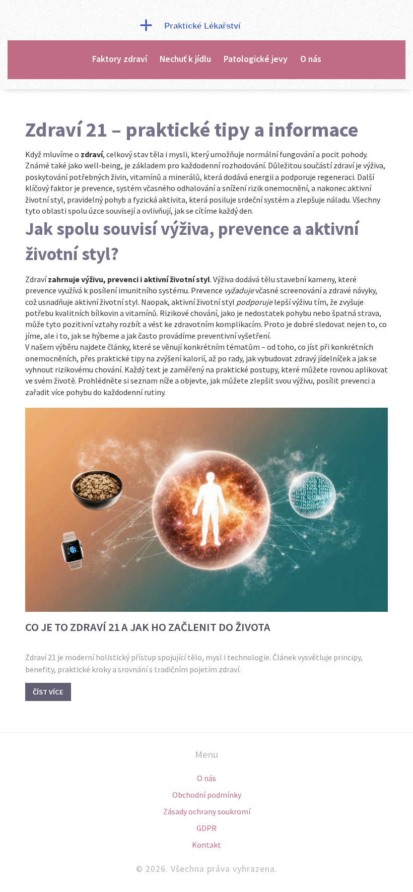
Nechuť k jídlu (185, 59)
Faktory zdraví (119, 59)
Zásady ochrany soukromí (206, 811)
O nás (310, 59)
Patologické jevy (256, 59)
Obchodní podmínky (206, 795)
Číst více (48, 691)
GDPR (206, 828)
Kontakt (206, 845)
